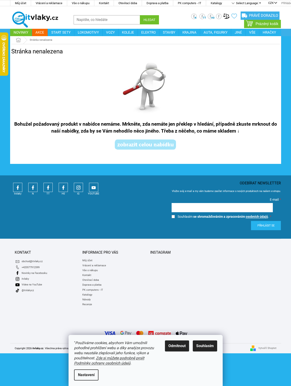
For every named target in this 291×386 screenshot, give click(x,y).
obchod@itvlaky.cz (32, 261)
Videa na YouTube (32, 284)
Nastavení (86, 375)
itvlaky (25, 278)
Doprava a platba (157, 3)
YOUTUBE (94, 187)
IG (78, 187)
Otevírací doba (127, 3)
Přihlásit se (266, 225)
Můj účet (20, 3)
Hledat (149, 20)
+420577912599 (31, 267)
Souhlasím (205, 346)
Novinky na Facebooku (34, 273)
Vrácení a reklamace (49, 3)
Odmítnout (177, 346)
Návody (86, 299)
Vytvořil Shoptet (267, 348)
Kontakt (104, 3)
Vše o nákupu (80, 3)
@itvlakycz (28, 290)
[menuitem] (21, 32)
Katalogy (216, 3)
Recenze (87, 304)
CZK (271, 3)
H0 (63, 187)
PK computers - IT (189, 3)
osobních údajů (257, 216)
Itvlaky (18, 187)
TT (48, 187)
